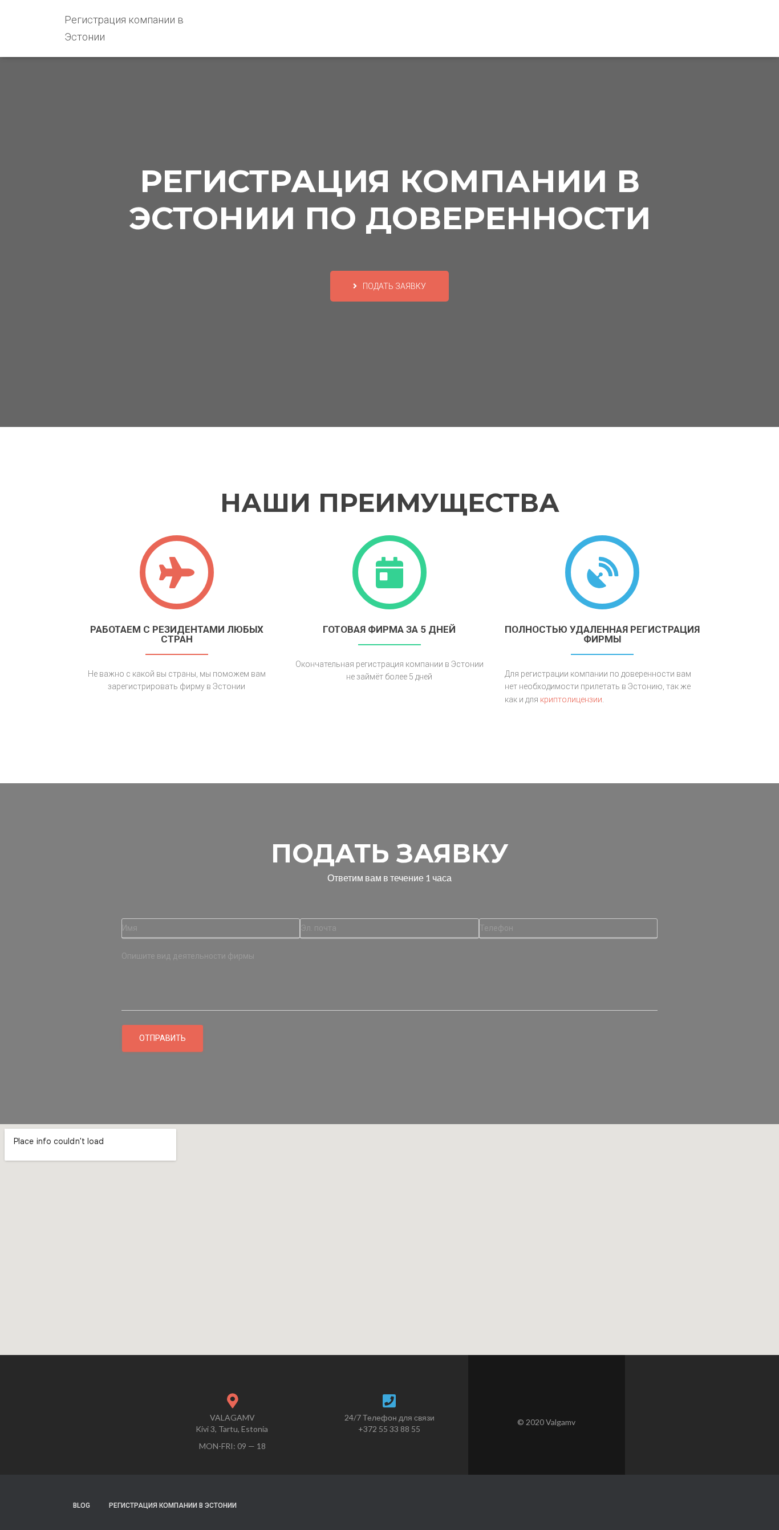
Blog (81, 1505)
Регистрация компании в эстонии (173, 1505)
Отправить (162, 1038)
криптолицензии (571, 699)
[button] (389, 286)
